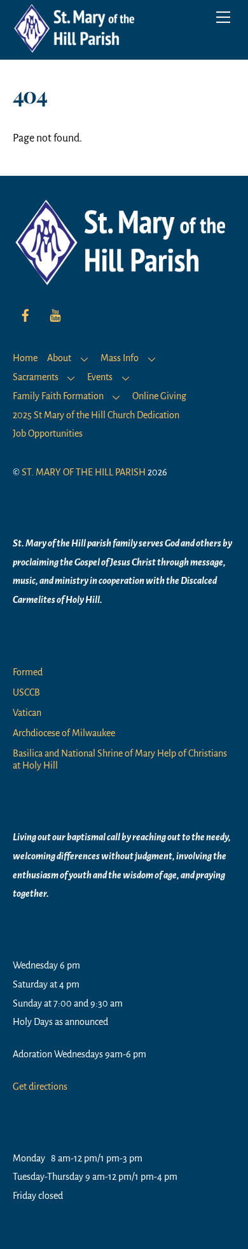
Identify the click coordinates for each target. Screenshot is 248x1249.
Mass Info (119, 358)
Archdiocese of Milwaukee (64, 733)
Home (25, 358)
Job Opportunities (48, 433)
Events (100, 377)
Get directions (40, 1086)
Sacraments (36, 377)
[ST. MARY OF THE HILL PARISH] (76, 47)
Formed (28, 672)
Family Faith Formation (58, 396)
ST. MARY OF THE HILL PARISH (84, 472)
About (59, 358)
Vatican (27, 713)
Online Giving (159, 396)
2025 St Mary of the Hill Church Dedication (96, 415)
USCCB (26, 692)
